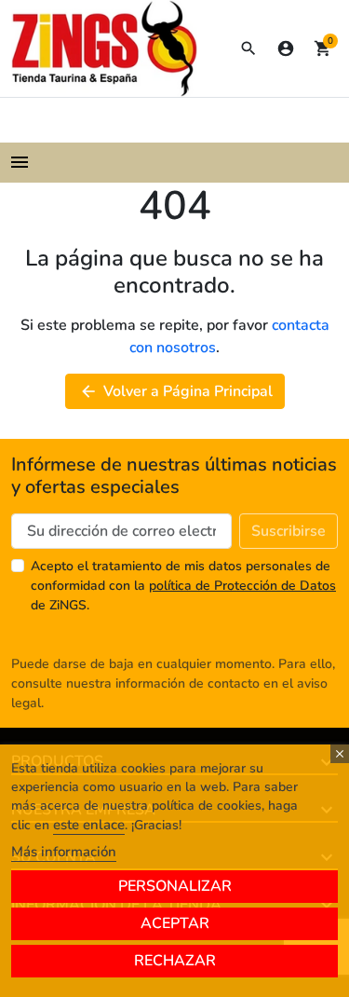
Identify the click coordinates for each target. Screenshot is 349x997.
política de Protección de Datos (242, 585)
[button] (248, 48)
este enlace (89, 824)
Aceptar (175, 923)
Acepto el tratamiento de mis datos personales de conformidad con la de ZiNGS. (183, 585)
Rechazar (175, 960)
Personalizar (175, 886)
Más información (63, 851)
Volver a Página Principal (176, 391)
